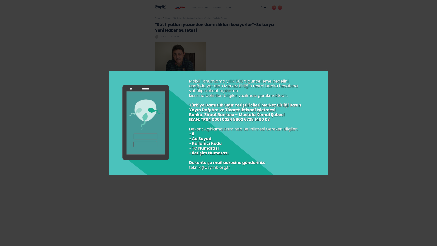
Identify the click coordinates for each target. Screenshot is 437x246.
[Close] (326, 69)
